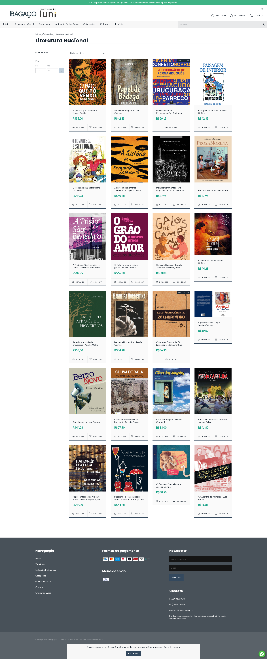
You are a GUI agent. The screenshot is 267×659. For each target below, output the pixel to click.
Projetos (120, 24)
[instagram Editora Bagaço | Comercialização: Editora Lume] (262, 9)
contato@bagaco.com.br (181, 610)
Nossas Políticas (43, 581)
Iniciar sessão (240, 16)
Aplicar (61, 70)
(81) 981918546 (177, 604)
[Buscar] (263, 24)
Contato (39, 587)
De (36, 66)
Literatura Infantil (24, 24)
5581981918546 (177, 598)
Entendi (133, 653)
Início (6, 24)
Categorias (89, 24)
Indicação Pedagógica (67, 24)
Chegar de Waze (43, 592)
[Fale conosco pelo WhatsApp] (262, 654)
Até (48, 66)
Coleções (105, 24)
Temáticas (44, 24)
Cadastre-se (220, 16)
